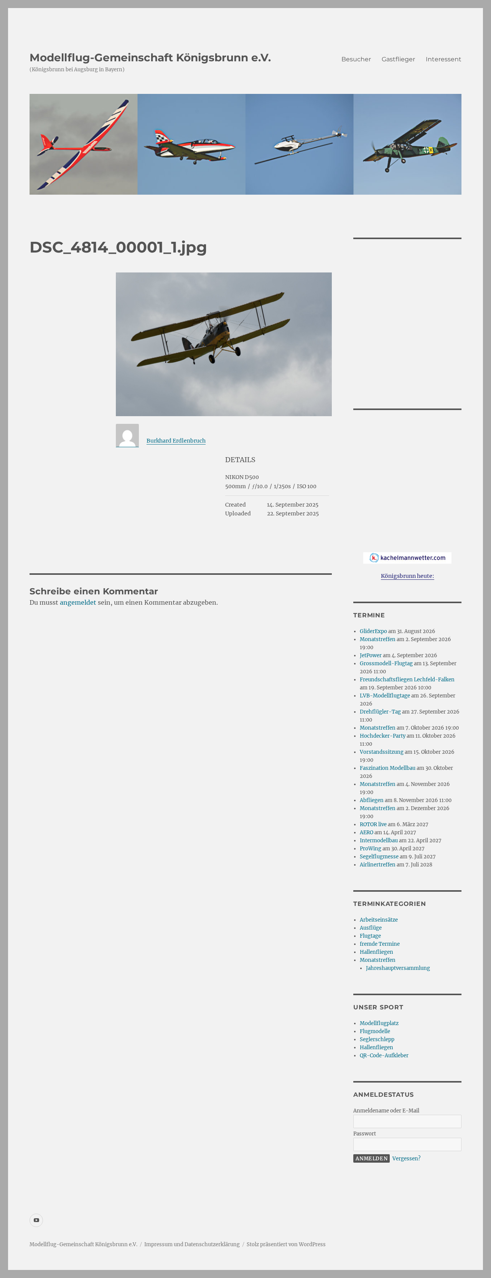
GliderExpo (373, 631)
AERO (366, 832)
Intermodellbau (379, 840)
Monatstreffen (377, 639)
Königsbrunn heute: (407, 576)
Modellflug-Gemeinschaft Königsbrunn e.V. (150, 57)
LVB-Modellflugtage (385, 695)
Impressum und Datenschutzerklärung (192, 1244)
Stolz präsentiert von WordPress (286, 1244)
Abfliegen (372, 800)
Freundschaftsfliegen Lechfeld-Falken (407, 679)
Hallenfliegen (376, 952)
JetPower (371, 655)
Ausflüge (371, 928)
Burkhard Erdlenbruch (176, 440)
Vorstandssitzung (382, 752)
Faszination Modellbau (387, 768)
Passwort (364, 1133)
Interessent (443, 59)
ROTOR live (373, 824)
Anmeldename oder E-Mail (386, 1110)
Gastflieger (398, 59)
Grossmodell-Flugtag (386, 663)
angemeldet (78, 602)
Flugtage (370, 936)
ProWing (370, 848)
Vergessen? (406, 1158)
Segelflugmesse (379, 856)
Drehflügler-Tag (380, 712)
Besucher (356, 59)
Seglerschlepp (377, 1039)
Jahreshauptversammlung (398, 968)
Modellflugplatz (379, 1023)
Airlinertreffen (377, 864)
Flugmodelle (375, 1031)
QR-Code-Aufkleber (384, 1055)
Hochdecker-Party (382, 736)
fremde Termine (380, 944)
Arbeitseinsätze (379, 920)
